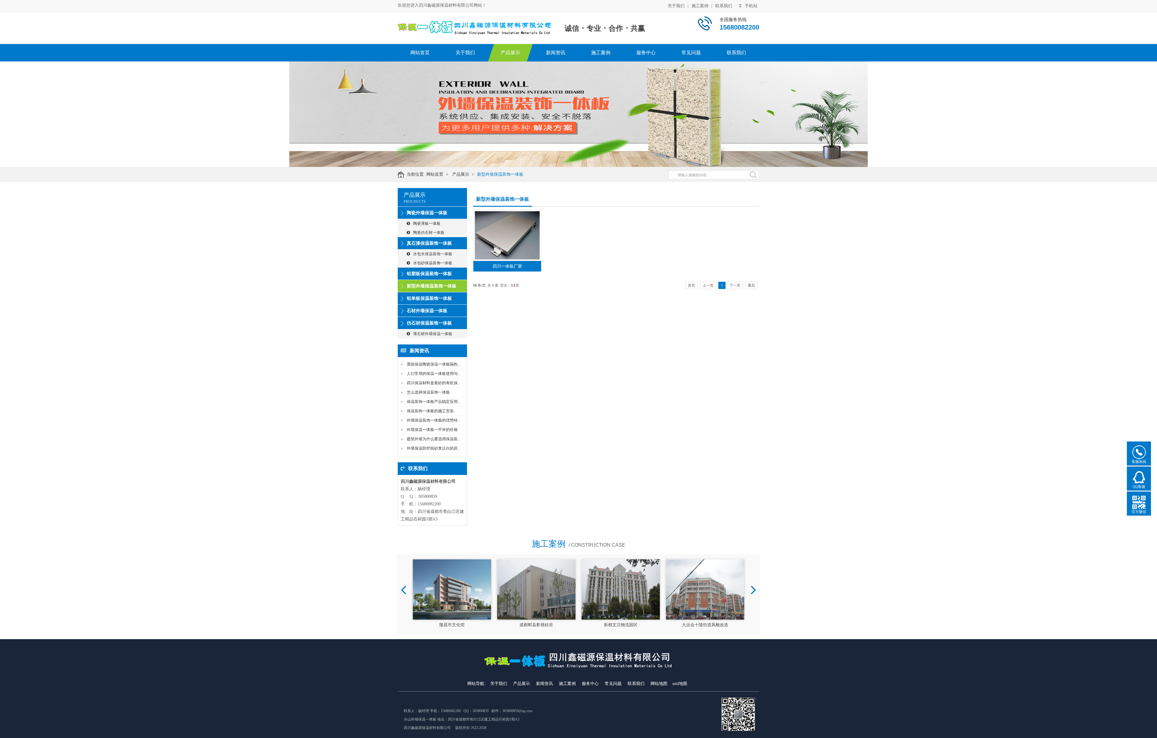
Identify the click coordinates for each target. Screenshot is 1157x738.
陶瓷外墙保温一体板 (427, 212)
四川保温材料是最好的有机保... (433, 383)
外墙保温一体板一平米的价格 (432, 429)
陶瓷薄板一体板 (427, 223)
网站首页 (420, 52)
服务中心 (646, 52)
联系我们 (723, 6)
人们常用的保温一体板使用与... (433, 373)
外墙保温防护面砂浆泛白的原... (433, 448)
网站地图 (659, 683)
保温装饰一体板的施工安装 (430, 411)
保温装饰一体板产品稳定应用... (433, 401)
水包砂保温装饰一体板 (432, 263)
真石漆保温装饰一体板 (429, 243)
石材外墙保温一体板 (427, 310)
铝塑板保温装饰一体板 (429, 273)
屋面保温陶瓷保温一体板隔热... (433, 364)
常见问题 (691, 52)
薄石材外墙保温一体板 (432, 333)
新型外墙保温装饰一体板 (500, 174)
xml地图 (679, 683)
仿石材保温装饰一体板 (429, 323)
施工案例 (699, 6)
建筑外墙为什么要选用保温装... (433, 439)
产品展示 (510, 52)
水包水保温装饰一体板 (432, 254)
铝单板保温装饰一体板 (429, 298)
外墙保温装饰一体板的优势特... (433, 420)
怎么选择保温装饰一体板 (428, 392)
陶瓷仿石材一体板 (428, 232)
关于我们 (676, 6)
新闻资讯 (555, 52)
